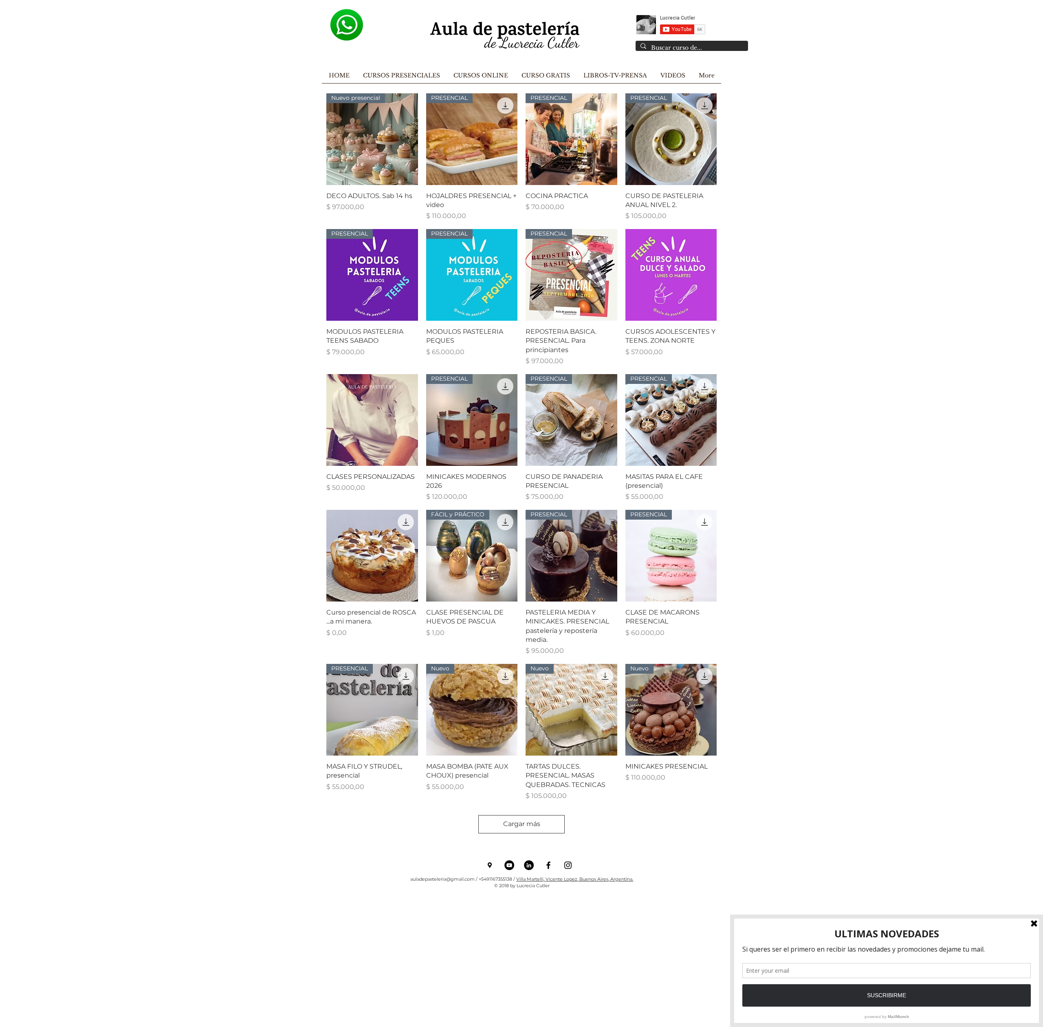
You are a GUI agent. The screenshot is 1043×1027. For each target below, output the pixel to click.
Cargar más (521, 824)
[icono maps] (490, 865)
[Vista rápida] (671, 275)
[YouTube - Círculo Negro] (509, 865)
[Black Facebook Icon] (548, 865)
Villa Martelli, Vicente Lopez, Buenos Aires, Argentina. (574, 879)
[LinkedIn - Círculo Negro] (529, 865)
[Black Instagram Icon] (568, 865)
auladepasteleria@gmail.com (442, 879)
